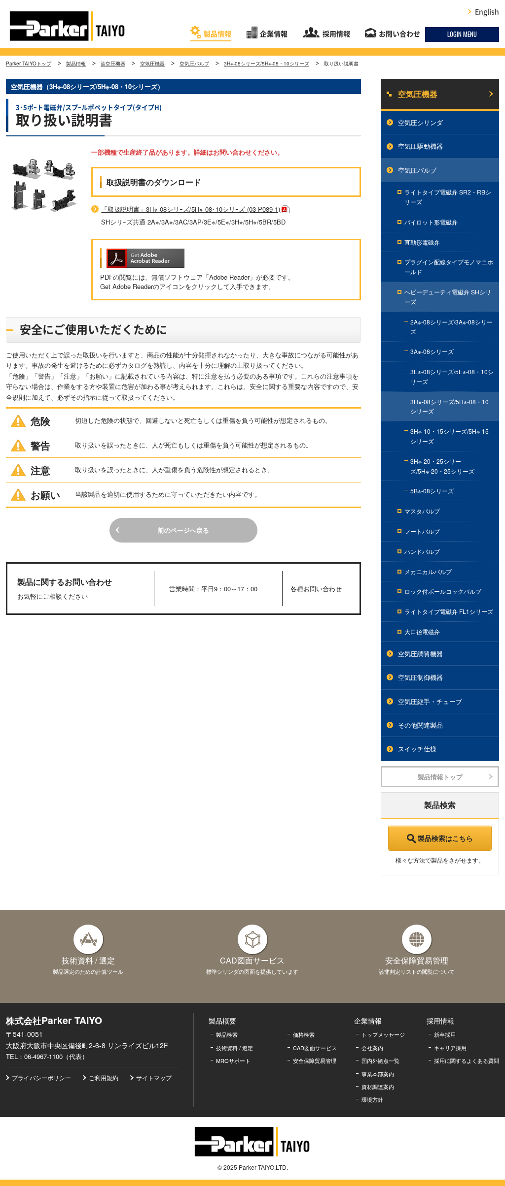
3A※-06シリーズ (432, 351)
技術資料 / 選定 (234, 1048)
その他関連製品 (420, 725)
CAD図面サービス (315, 1048)
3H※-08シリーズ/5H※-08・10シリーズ (266, 63)
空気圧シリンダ (420, 122)
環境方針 (372, 1099)
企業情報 (274, 34)
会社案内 (372, 1048)
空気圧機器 (152, 63)
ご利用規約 (103, 1077)
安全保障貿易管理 (314, 1060)
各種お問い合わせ (316, 588)
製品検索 (227, 1034)
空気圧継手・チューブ (430, 701)
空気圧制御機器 (420, 677)
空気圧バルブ (194, 63)
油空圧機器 (113, 63)
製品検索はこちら (445, 838)
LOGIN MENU (462, 34)
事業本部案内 (377, 1074)
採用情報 (336, 34)
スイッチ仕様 (417, 748)
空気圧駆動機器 (420, 146)
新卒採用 (445, 1034)
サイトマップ (154, 1077)
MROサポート (233, 1060)
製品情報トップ (440, 776)
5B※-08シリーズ (432, 490)
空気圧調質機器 (420, 653)
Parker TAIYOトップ (28, 63)
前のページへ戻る (183, 530)
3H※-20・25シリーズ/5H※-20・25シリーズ (442, 466)
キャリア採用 (450, 1048)
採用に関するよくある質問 (466, 1060)
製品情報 (217, 34)
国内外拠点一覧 (380, 1060)
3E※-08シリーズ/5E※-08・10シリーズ (452, 376)
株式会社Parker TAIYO (67, 26)
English (487, 11)
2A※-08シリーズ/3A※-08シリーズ (451, 327)
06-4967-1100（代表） (56, 1056)
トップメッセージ (383, 1034)
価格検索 (304, 1034)
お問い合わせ (399, 34)
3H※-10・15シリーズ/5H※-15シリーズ (449, 436)
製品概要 (222, 1021)
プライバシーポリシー (41, 1077)
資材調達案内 (377, 1086)
